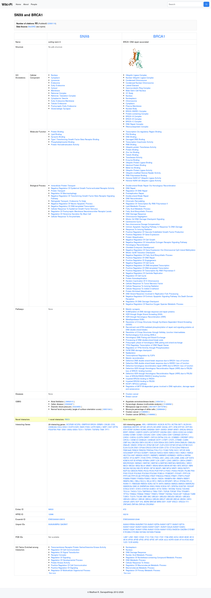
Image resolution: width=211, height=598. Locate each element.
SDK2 (150, 483)
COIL (113, 424)
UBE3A (176, 499)
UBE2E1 (178, 496)
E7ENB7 (191, 529)
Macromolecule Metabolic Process (140, 567)
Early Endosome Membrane (62, 100)
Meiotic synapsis (133, 309)
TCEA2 (179, 488)
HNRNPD (163, 455)
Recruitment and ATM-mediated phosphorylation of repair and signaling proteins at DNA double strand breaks (160, 328)
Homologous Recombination (137, 244)
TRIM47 (147, 494)
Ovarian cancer (132, 394)
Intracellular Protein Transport (63, 185)
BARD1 (164, 429)
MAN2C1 (139, 463)
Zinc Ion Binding (132, 152)
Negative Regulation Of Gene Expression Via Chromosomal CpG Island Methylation (160, 250)
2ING (171, 537)
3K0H (181, 537)
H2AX (165, 452)
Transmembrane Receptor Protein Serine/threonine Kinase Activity (78, 547)
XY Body (129, 93)
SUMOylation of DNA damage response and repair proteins (150, 311)
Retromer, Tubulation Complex (63, 95)
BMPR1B (86, 424)
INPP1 (137, 457)
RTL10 (189, 481)
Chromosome (131, 100)
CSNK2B (151, 439)
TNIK (102, 429)
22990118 (52, 23)
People (34, 4)
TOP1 (160, 491)
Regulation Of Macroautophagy (64, 193)
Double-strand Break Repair (137, 195)
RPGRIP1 (169, 481)
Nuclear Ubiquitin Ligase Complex (140, 77)
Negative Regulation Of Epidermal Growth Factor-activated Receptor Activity (82, 188)
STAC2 (126, 488)
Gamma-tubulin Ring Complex (138, 88)
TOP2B (173, 491)
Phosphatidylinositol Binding (62, 142)
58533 (50, 509)
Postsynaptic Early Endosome (63, 106)
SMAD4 (181, 483)
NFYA (152, 468)
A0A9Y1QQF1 (154, 526)
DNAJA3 (191, 442)
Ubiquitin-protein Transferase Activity (141, 147)
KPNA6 (146, 460)
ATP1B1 (181, 427)
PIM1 (59, 429)
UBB (145, 496)
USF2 (189, 499)
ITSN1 (87, 427)
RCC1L (143, 481)
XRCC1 (175, 501)
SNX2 (69, 429)
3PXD (146, 539)
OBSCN (134, 470)
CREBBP (184, 437)
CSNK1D (134, 439)
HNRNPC (154, 455)
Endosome (55, 82)
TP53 (179, 491)
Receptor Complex (58, 554)
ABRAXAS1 (152, 424)
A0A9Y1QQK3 (179, 526)
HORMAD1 (171, 455)
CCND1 (140, 434)
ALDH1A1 (187, 424)
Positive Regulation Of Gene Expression (142, 234)
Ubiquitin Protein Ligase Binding (139, 162)
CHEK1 (126, 437)
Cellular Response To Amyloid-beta (65, 216)
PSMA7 (133, 478)
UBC (149, 496)
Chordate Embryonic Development (140, 247)
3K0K (186, 537)
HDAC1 (183, 452)
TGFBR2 (95, 429)
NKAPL (159, 468)
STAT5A (145, 488)
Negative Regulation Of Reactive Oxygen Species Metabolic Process (154, 304)
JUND (182, 457)
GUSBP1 (145, 452)
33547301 (160, 401)
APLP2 (150, 427)
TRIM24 (133, 494)
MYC (179, 465)
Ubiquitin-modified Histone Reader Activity (143, 172)
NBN (191, 465)
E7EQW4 (127, 532)
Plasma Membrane (133, 106)
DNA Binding (131, 136)
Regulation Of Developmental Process (67, 560)
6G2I (192, 539)
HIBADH (139, 455)
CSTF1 (159, 439)
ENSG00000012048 (131, 519)
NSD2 (180, 468)
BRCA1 (159, 36)
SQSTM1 (183, 486)
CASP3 (146, 432)
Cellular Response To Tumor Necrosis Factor (144, 283)
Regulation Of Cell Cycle (136, 275)
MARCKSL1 (181, 463)
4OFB (171, 539)
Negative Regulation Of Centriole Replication (144, 273)
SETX (155, 483)
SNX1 (64, 429)
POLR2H (145, 473)
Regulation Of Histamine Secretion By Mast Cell (71, 213)
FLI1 (161, 450)
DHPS (171, 442)
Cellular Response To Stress (137, 562)
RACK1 (154, 478)
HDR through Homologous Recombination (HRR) (146, 316)
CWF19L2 (127, 442)
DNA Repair (130, 188)
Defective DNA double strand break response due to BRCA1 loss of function (157, 360)
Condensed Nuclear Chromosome (140, 82)
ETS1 (167, 447)
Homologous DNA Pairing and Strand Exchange (145, 337)
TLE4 (139, 491)
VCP (137, 501)
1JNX (130, 537)
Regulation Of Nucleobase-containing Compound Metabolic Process (154, 557)
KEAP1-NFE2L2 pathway (136, 383)
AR (154, 427)
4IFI (156, 539)
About (26, 4)
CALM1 (107, 424)
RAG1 (67, 419)
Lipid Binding (56, 134)
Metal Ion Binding (133, 167)
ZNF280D (127, 504)
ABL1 (144, 424)
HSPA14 (180, 455)
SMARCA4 (127, 486)
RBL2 (137, 481)
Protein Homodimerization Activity (65, 144)
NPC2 (168, 468)
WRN (159, 501)
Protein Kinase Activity (60, 562)
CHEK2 (133, 437)
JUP (187, 457)
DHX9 (177, 442)
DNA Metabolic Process (136, 560)
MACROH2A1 (129, 463)
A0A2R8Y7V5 (141, 524)
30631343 (107, 409)
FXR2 (171, 450)
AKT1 (180, 424)
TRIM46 (140, 494)
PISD (125, 473)
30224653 (77, 406)
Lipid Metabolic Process (136, 206)
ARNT (158, 427)
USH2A (126, 501)
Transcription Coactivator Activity (139, 142)
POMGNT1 (170, 473)
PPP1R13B (136, 476)
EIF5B (185, 445)
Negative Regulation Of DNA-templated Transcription (73, 206)
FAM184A (127, 450)
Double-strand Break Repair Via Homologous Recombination (151, 185)
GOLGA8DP (128, 452)
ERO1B (155, 447)
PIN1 (193, 470)
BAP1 (158, 429)
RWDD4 (144, 483)
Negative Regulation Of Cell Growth (140, 239)
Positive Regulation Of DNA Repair (140, 257)
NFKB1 (147, 468)
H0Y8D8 (150, 532)
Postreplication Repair (135, 193)
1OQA (141, 537)
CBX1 (169, 432)
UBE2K (141, 499)
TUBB (192, 494)
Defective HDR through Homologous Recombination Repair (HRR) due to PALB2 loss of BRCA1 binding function (159, 369)
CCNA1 (190, 432)
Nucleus (54, 75)
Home (18, 4)
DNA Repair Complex (134, 124)
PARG (140, 470)
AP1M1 (143, 427)
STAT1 (132, 488)
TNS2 (155, 491)
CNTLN (154, 437)
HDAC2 (190, 452)
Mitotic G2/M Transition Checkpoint (140, 252)
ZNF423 (142, 504)
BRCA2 (183, 429)
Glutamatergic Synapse (60, 108)
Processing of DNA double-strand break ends (144, 340)
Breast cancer (131, 396)
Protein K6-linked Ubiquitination (139, 291)
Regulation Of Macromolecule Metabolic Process (146, 565)
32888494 (161, 409)
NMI (164, 468)
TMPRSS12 (147, 491)
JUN (172, 457)
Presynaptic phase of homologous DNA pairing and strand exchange (154, 342)
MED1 (125, 465)
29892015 (69, 401)
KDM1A (126, 460)
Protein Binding (57, 131)
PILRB (187, 470)
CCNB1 (133, 434)
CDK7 (170, 434)
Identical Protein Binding (136, 165)
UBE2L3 (148, 499)
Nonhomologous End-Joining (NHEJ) (141, 334)
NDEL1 (99, 427)
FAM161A (185, 447)
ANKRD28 (127, 427)
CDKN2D (176, 434)
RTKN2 (183, 481)
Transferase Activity (134, 157)
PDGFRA (52, 429)
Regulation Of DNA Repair (136, 190)
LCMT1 (163, 460)
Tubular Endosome (58, 103)
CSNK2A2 (52, 427)
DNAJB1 (126, 445)
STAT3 (138, 488)
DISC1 (65, 427)
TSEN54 (168, 494)
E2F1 (157, 445)
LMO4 (182, 460)
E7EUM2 (135, 532)
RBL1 (132, 481)
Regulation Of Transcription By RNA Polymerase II (147, 203)
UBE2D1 (155, 496)
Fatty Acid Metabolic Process (138, 208)
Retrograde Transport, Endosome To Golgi (68, 201)
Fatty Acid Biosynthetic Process (139, 211)
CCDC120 (182, 432)
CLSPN (140, 437)
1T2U (156, 537)
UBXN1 (183, 499)
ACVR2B (70, 424)
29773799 (162, 406)
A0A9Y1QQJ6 (166, 526)
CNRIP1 (146, 437)
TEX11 (81, 429)
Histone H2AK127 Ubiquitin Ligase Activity (143, 178)
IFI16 (132, 457)
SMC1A (136, 486)
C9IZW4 (183, 529)
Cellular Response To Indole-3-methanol (142, 288)
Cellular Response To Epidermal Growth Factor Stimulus (74, 208)
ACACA (161, 424)
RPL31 (176, 481)
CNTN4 (160, 437)
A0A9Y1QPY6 (178, 524)
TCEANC (186, 488)
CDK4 (164, 434)
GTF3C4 (137, 452)
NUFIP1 (186, 468)
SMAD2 (167, 483)
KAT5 (191, 457)
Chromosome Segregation (136, 216)
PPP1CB (127, 476)
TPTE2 (126, 494)
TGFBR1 (88, 429)
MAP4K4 (172, 463)
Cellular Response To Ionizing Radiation (142, 286)
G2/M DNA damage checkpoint (139, 350)
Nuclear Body (131, 108)
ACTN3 (175, 424)
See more (52, 573)
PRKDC (167, 476)
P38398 (157, 532)
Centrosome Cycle (133, 221)
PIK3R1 (181, 470)
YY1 (187, 501)
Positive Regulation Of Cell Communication (69, 565)
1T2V (161, 537)
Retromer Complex (58, 93)
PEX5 (151, 470)
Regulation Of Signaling (60, 557)
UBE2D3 (170, 496)
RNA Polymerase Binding (136, 175)
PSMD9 (140, 478)
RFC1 (154, 481)
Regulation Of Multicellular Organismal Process (70, 570)
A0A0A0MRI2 (54, 524)
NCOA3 (133, 468)
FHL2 (156, 450)
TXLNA (139, 496)
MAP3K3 (164, 463)
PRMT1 (174, 476)
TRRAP (161, 494)
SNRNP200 (144, 486)
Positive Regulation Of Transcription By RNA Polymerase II (150, 270)
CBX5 (175, 432)
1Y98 (166, 537)
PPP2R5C (145, 476)
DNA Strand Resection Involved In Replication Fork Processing (152, 293)
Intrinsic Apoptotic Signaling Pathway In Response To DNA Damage (154, 226)
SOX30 (164, 486)
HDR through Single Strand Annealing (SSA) (144, 314)
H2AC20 (152, 452)
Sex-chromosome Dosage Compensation (143, 224)
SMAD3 (174, 483)
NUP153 (126, 470)
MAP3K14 (155, 463)
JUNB (176, 457)
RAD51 (161, 478)
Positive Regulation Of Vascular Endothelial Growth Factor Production (155, 232)
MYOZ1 (185, 465)
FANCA (135, 450)
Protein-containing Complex (137, 113)
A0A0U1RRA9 (129, 524)
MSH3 (161, 465)
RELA (149, 481)
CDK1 (153, 434)
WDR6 (146, 501)
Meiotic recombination (135, 358)
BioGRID (32, 26)
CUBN (185, 439)
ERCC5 (149, 447)
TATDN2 (171, 488)
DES (167, 442)
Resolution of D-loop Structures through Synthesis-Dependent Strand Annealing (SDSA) (159, 323)
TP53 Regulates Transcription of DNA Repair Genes (147, 345)
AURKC (143, 429)
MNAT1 (149, 465)
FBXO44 (149, 450)
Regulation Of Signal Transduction (65, 552)
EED (167, 445)
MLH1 (143, 465)
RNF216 (160, 481)
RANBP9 (168, 478)
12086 (50, 514)
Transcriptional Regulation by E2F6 (140, 355)
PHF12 (162, 470)
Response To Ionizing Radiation (139, 229)
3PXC (141, 539)
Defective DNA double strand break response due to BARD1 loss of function (157, 363)
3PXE (152, 539)
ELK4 (125, 447)
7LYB (130, 542)
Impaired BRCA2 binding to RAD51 (140, 378)
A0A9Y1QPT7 (166, 524)
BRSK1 (132, 432)
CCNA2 (126, 434)
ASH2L (165, 427)
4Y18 (181, 539)
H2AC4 (160, 452)
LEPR (93, 427)
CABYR (139, 432)
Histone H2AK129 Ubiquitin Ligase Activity (143, 180)
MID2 (138, 465)
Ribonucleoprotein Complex (137, 126)
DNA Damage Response (136, 213)
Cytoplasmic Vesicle (59, 98)
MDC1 (189, 463)
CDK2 (159, 434)
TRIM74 (154, 494)
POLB (130, 473)
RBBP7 (187, 478)
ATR (125, 429)
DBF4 (142, 442)
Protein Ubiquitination (134, 237)
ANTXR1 (136, 427)
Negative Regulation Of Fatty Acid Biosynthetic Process (149, 255)
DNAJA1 (183, 442)
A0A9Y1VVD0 (154, 529)
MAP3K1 (147, 463)
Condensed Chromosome (136, 80)
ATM (175, 427)
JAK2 (167, 457)
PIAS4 (174, 470)
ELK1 (190, 445)
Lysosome (55, 80)
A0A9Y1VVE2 (166, 529)
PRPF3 (181, 476)
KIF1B (132, 460)
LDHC (169, 460)
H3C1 (177, 452)
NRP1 (105, 427)
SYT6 (159, 488)
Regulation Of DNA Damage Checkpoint (142, 301)
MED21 (132, 465)
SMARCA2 (189, 483)
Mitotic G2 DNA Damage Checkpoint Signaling (145, 219)
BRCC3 (190, 429)
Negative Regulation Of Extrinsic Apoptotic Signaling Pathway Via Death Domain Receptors (159, 297)
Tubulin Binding (132, 154)
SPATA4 (174, 486)
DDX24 (161, 442)
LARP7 (152, 460)
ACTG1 (168, 424)
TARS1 (165, 488)
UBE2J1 (134, 499)
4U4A (176, 539)
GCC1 (176, 450)
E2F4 (162, 445)
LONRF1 (188, 460)
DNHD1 (134, 445)
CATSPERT (154, 432)
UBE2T (162, 499)
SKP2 (161, 483)
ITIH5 (143, 457)
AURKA (136, 429)
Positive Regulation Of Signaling (64, 567)
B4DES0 (176, 529)
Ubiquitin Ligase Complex (136, 75)
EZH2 (177, 447)
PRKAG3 (160, 476)
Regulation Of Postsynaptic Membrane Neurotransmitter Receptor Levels (81, 211)
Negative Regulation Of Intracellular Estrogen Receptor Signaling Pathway (156, 242)
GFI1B (182, 450)
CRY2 (191, 437)
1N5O (135, 537)
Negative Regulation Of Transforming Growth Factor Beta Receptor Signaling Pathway (83, 197)
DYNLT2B (151, 445)
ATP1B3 (188, 427)
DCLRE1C (149, 442)
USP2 (132, 501)
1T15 (147, 537)
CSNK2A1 (143, 439)
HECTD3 (126, 455)
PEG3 (146, 470)
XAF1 (164, 501)
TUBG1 (126, 496)
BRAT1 (176, 429)
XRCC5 (182, 501)
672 (124, 509)
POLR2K (153, 473)
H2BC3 (172, 452)
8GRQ (135, 542)
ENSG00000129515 (56, 519)
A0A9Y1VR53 (141, 529)
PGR (157, 470)
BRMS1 (100, 424)
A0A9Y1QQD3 (141, 526)
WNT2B (153, 501)
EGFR (71, 427)
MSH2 (155, 465)
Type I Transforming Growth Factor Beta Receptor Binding (75, 139)
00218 (125, 514)
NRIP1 (174, 468)
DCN (156, 442)
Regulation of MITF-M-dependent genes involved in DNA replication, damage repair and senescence (160, 387)
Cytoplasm (55, 77)
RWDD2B (136, 483)
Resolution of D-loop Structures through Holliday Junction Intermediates (155, 332)
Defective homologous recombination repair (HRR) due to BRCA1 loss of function (159, 365)
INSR (82, 427)
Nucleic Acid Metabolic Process (139, 554)
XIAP (169, 501)
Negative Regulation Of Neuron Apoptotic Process (72, 203)
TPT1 (107, 429)
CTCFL (172, 439)
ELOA (130, 447)
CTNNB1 (178, 439)
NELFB (140, 468)
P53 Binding (131, 134)
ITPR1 (148, 457)
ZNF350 (135, 504)
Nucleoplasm (131, 98)
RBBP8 (126, 481)
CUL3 (59, 427)
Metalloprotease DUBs (135, 319)
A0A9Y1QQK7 (129, 529)
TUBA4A (186, 494)
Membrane (55, 90)
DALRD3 (135, 442)
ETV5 (172, 447)
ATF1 (171, 427)
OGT (110, 427)
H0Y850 (143, 532)
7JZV (125, 542)
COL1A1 (167, 437)
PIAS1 (168, 470)
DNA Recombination (134, 198)
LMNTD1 (175, 460)
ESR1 (76, 427)
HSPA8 (187, 455)
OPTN (115, 427)
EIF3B (172, 445)
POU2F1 (178, 473)
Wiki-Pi (7, 4)
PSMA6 (126, 478)
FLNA (165, 450)
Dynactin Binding (58, 136)
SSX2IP (190, 486)
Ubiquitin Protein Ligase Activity (139, 170)
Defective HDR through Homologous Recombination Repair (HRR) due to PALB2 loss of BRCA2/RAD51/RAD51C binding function (159, 374)
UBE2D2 (163, 496)
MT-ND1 (173, 465)
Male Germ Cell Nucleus (136, 90)
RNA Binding (131, 144)
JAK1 (162, 457)
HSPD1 (126, 457)
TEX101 (126, 491)
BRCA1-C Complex (134, 121)
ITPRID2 (155, 457)
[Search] (206, 4)
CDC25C (147, 434)
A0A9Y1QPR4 (153, 524)
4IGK (161, 539)
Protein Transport (58, 190)
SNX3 (152, 486)
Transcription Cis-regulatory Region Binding (143, 131)
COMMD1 (176, 437)
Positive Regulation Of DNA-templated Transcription (147, 268)
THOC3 (133, 491)
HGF (133, 455)
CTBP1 (165, 439)
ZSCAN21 (150, 504)
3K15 (191, 537)
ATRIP (130, 429)
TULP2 (133, 496)
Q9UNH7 (64, 524)
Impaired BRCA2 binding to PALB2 (140, 381)
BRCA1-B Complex (134, 118)
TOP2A (166, 491)
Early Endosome (58, 85)
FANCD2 (142, 450)
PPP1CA (186, 473)
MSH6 (167, 465)
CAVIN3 (163, 432)
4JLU (166, 539)
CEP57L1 (185, 434)
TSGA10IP (177, 494)
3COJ (176, 537)
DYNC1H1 (142, 445)
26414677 (153, 406)
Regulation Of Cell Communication (65, 549)
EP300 (142, 447)
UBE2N (156, 499)
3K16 (125, 539)
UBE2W (169, 499)
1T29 (151, 537)
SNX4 (75, 429)
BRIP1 (126, 432)
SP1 (169, 486)
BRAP (170, 429)
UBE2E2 (186, 496)
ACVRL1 (78, 424)
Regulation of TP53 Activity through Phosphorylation (147, 347)
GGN (188, 450)
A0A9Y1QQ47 (129, 526)
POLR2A (137, 473)
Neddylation (130, 352)
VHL (141, 501)
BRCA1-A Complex (134, 116)
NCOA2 (126, 468)
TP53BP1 (186, 491)
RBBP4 (180, 478)
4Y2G (186, 539)
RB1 (174, 478)
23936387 (69, 404)
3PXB (135, 539)
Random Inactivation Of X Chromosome (142, 280)
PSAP (187, 476)
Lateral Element (132, 85)
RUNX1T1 (127, 483)
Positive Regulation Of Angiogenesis (141, 260)
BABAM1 (151, 429)
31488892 (168, 404)
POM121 (161, 473)
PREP (152, 476)
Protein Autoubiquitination (136, 278)
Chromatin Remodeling (135, 201)
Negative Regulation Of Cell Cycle (140, 262)
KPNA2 (139, 460)
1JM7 (125, 537)
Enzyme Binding (132, 160)
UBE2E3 (126, 499)
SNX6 (84, 36)
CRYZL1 (126, 439)
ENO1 (136, 447)
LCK (157, 460)
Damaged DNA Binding (135, 139)
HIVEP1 (146, 455)
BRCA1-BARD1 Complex (136, 111)
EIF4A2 (179, 445)
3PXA (130, 539)
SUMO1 (152, 488)
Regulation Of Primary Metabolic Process (143, 570)
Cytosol (54, 88)
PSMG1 (147, 478)
